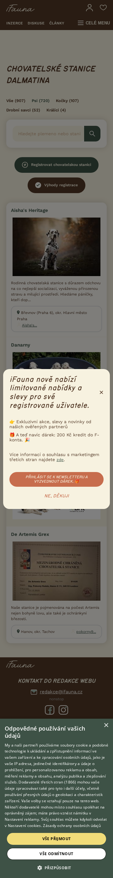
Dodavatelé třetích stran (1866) (47, 782)
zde (60, 459)
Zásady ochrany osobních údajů (72, 825)
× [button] (106, 725)
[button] (56, 867)
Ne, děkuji (56, 496)
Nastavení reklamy (22, 819)
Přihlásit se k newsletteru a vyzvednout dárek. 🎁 (56, 479)
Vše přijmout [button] (56, 838)
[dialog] (56, 798)
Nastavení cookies (24, 825)
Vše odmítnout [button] (56, 853)
